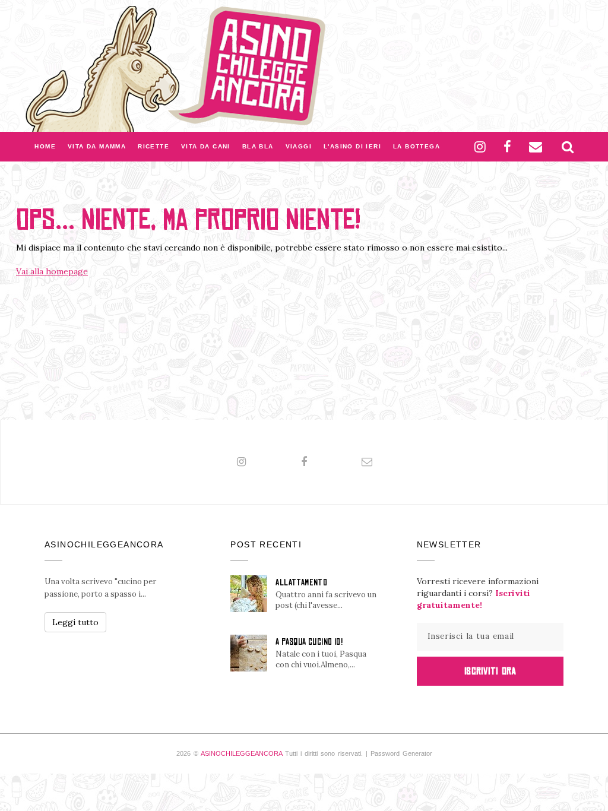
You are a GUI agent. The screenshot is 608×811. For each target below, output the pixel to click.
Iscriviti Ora (490, 671)
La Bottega (416, 146)
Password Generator (401, 753)
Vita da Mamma (97, 146)
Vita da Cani (205, 146)
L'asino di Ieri (352, 146)
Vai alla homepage (52, 271)
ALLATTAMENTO (301, 582)
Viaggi (299, 146)
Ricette (153, 146)
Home (45, 146)
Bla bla (258, 146)
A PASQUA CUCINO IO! (309, 641)
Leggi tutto (75, 622)
